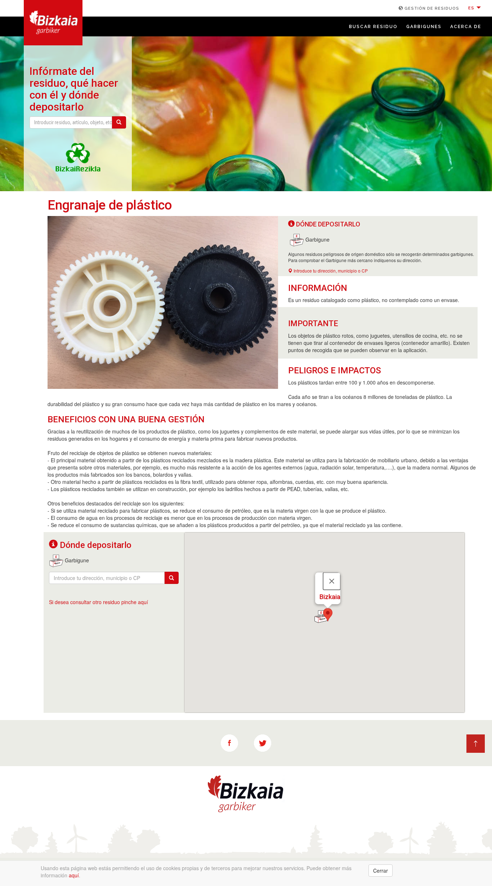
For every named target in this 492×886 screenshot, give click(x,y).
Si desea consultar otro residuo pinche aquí (98, 602)
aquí (74, 875)
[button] (327, 614)
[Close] (331, 581)
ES (472, 8)
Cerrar (380, 870)
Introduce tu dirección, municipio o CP (330, 270)
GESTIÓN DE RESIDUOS (431, 8)
